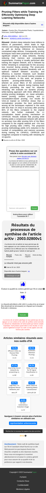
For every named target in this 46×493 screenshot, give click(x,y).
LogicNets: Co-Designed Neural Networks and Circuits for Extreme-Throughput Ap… (14, 387)
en (42, 24)
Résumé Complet (9, 255)
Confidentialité (23, 485)
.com (22, 3)
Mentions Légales (23, 489)
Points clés (18, 255)
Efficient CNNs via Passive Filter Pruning (14, 353)
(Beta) (22, 436)
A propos (23, 477)
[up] (23, 284)
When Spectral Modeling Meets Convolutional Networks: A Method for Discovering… (31, 387)
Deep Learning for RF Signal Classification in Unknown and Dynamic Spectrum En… (31, 370)
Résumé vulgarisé (27, 255)
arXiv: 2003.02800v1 (11, 36)
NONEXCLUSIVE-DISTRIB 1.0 (20, 38)
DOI (20, 36)
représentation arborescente (23, 423)
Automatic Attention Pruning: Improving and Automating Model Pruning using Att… (31, 353)
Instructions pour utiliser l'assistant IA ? (23, 215)
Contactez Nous (23, 481)
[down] (23, 297)
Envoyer (34, 208)
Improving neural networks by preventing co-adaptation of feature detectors (14, 370)
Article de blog (37, 255)
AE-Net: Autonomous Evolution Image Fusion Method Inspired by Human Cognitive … (23, 405)
